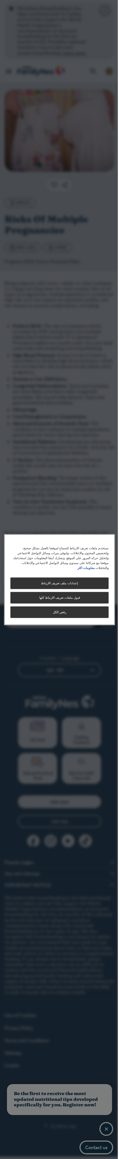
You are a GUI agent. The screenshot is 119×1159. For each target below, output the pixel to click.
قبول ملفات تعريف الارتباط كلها (59, 597)
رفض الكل (59, 612)
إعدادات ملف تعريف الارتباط (59, 583)
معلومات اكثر (86, 567)
